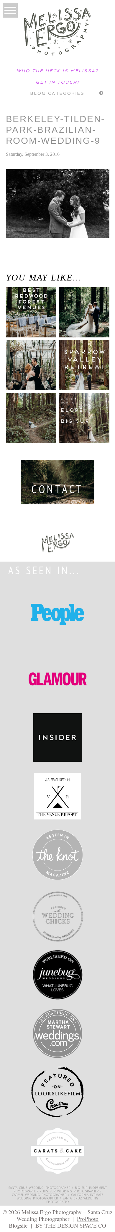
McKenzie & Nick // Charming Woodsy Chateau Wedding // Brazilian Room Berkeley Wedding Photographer (33, 265)
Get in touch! (57, 82)
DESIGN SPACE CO (81, 1225)
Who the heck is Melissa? (57, 70)
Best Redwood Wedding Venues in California (25, 317)
